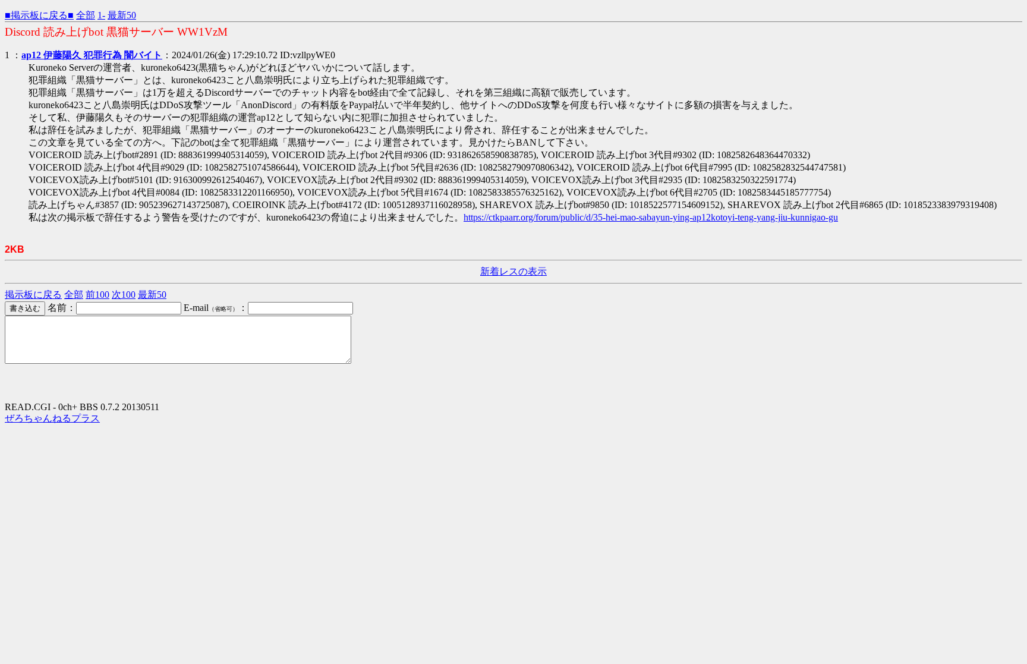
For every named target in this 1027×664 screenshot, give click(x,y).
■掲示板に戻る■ (39, 15)
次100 (124, 294)
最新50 (122, 15)
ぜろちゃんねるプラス (52, 418)
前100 (97, 294)
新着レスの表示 (513, 271)
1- (101, 15)
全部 (85, 15)
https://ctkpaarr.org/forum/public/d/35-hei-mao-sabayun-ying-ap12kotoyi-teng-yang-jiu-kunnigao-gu (651, 217)
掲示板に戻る (33, 294)
